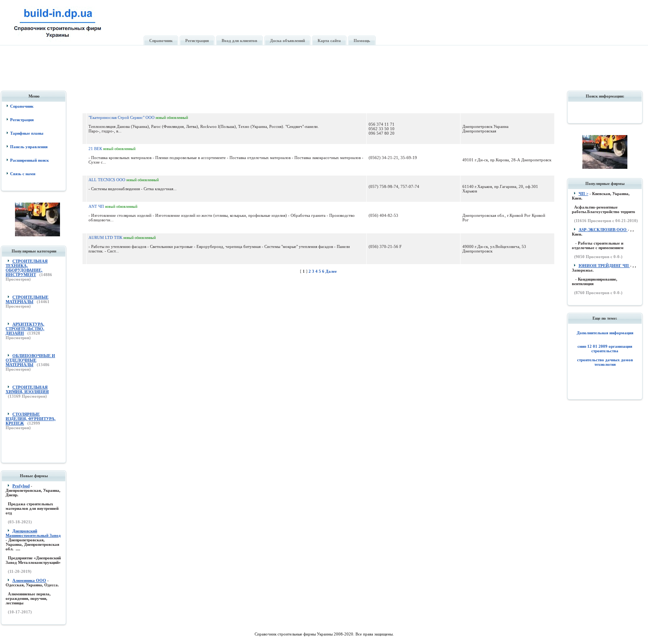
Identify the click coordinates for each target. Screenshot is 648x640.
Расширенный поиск (29, 160)
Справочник (21, 106)
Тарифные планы (27, 133)
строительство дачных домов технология (605, 362)
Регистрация (22, 119)
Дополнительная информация (605, 333)
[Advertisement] (324, 72)
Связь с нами (22, 173)
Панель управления (29, 146)
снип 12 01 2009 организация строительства (605, 348)
